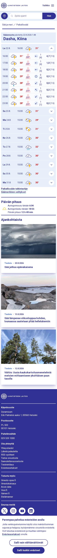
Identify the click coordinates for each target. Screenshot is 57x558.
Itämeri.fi (5, 493)
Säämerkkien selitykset (13, 192)
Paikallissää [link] (22, 24)
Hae (49, 16)
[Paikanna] (4, 16)
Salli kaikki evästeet (28, 550)
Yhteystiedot (7, 448)
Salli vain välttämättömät (28, 542)
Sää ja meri (7, 24)
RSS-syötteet (7, 454)
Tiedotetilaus (7, 464)
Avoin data (6, 487)
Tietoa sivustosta (9, 458)
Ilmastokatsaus (8, 483)
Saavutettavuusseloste (12, 461)
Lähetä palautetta (9, 451)
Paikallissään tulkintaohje (14, 188)
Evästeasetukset (9, 468)
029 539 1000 (8, 438)
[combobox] (27, 16)
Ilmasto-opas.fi (8, 480)
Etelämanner (7, 496)
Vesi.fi (4, 490)
